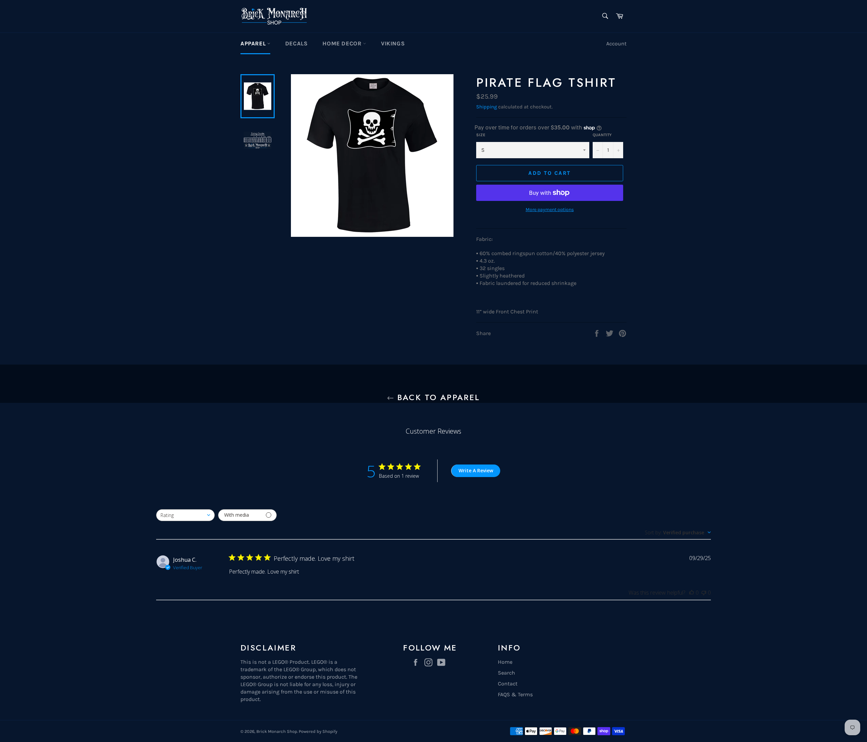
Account (616, 43)
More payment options (550, 209)
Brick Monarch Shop (276, 731)
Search (506, 672)
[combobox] (185, 515)
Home (505, 662)
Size (480, 134)
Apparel (253, 43)
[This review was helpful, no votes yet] (691, 592)
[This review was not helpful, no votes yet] (703, 592)
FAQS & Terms (515, 694)
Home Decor (342, 43)
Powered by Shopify (318, 731)
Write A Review (476, 470)
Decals (296, 43)
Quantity (602, 134)
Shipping (486, 107)
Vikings (393, 43)
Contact (507, 683)
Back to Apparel (437, 397)
